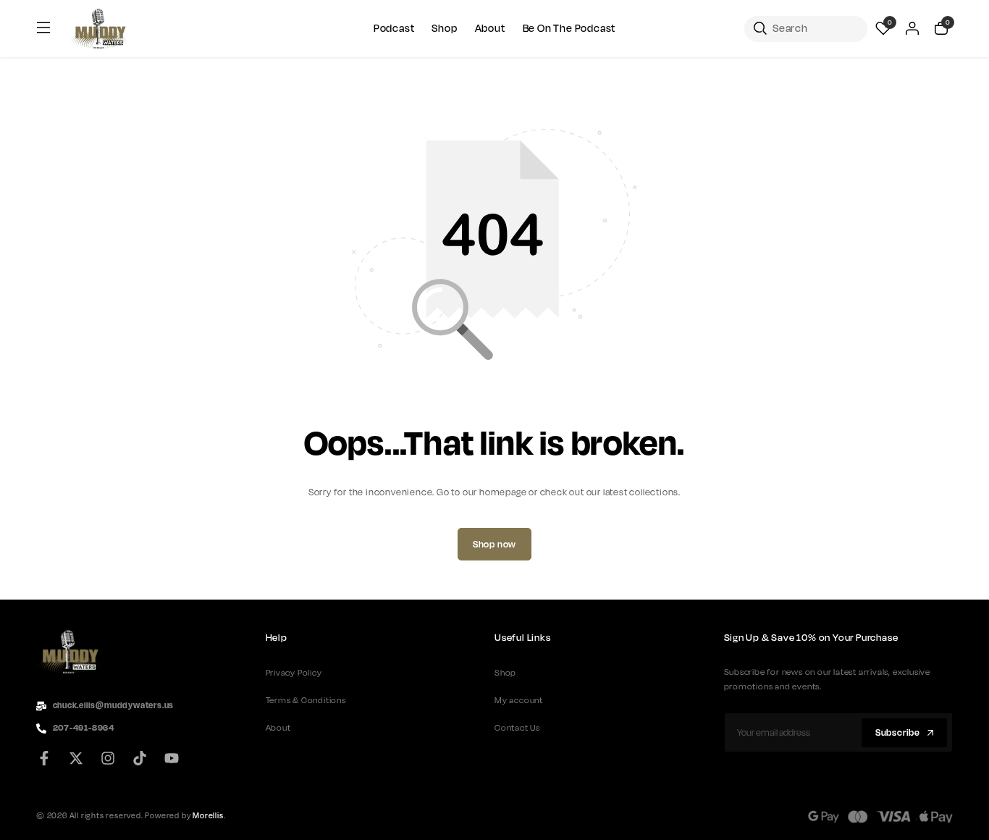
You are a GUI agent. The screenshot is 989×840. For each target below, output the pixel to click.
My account (518, 700)
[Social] (48, 759)
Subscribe (897, 732)
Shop (444, 28)
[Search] (805, 29)
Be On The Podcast (569, 28)
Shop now (494, 544)
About (490, 28)
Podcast (394, 28)
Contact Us (517, 727)
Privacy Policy (294, 672)
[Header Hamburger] (43, 28)
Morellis (208, 815)
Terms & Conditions (306, 700)
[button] (883, 29)
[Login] (912, 29)
